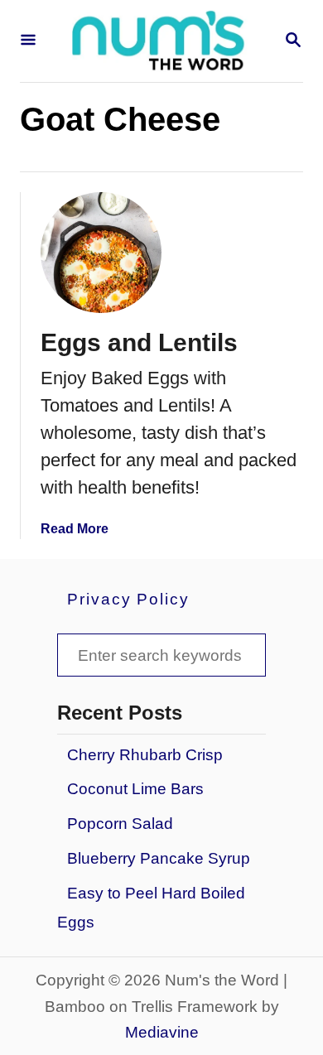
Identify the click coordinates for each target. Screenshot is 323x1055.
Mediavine (162, 1032)
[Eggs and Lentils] (101, 252)
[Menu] (28, 41)
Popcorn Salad (120, 823)
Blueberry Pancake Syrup (158, 858)
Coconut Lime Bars (135, 788)
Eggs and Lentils (139, 342)
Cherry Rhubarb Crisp (145, 755)
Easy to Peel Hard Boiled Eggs (151, 908)
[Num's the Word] (159, 41)
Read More (74, 529)
